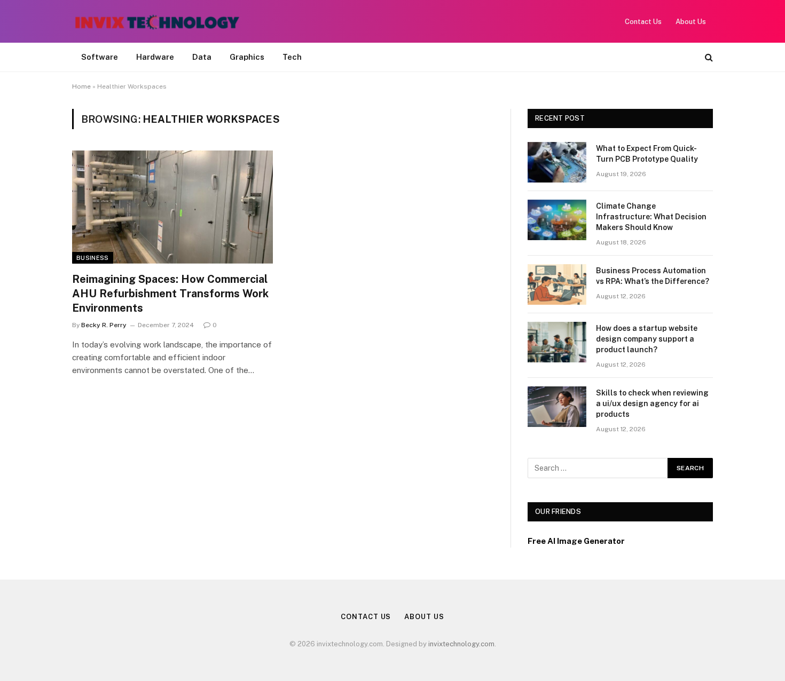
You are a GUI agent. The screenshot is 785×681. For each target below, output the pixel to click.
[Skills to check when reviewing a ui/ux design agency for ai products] (557, 406)
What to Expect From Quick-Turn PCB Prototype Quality (647, 153)
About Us (691, 22)
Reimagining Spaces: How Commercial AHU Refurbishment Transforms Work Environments (170, 293)
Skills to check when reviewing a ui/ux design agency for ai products (652, 403)
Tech (292, 56)
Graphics (247, 56)
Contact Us (643, 22)
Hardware (155, 56)
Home (81, 86)
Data (201, 56)
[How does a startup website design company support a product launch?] (557, 342)
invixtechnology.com (461, 644)
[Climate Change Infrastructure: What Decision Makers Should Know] (557, 220)
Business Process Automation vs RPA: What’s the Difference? (652, 276)
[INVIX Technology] (157, 21)
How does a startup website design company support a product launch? (646, 339)
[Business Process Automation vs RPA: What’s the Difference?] (557, 284)
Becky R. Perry (104, 325)
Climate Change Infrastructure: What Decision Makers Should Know (651, 217)
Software (99, 56)
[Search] (708, 57)
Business (92, 258)
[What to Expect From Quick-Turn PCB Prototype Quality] (557, 162)
